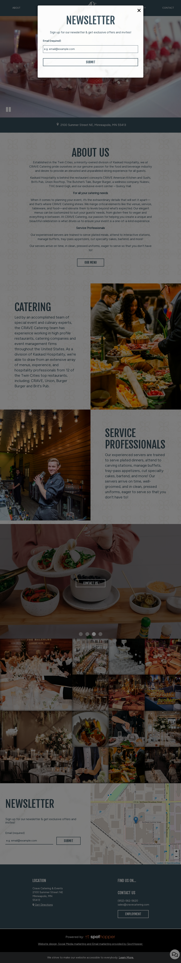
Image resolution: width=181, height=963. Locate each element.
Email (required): (52, 40)
